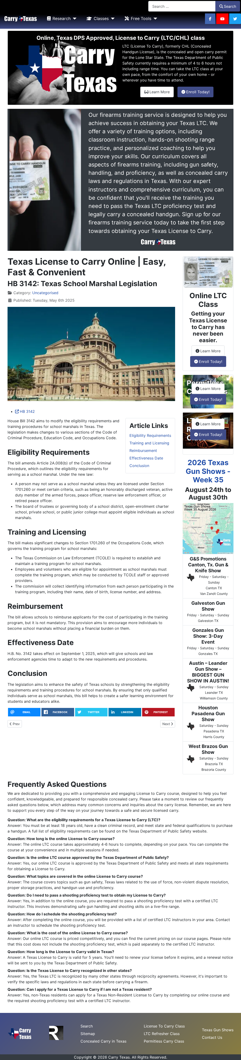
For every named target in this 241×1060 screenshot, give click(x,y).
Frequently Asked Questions (57, 784)
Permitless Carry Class (164, 1041)
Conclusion (139, 465)
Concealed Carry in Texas (103, 1041)
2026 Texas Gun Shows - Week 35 (208, 471)
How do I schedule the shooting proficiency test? (72, 914)
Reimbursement (143, 450)
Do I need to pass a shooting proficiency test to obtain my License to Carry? (96, 895)
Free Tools (141, 18)
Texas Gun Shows (217, 1030)
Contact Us (212, 1037)
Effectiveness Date (146, 458)
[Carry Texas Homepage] (20, 18)
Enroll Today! (199, 91)
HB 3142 (27, 411)
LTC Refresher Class (162, 1033)
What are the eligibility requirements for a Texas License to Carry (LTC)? (93, 819)
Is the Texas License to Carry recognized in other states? (79, 970)
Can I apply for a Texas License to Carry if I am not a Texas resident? (89, 989)
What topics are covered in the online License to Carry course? (85, 876)
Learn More (161, 91)
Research (61, 18)
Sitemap (87, 1033)
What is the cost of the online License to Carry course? (77, 932)
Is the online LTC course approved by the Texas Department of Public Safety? (98, 857)
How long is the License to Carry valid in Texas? (70, 951)
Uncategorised (45, 292)
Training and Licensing (149, 443)
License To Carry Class (164, 1026)
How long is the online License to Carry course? (71, 838)
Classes (101, 18)
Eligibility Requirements (150, 435)
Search (230, 6)
